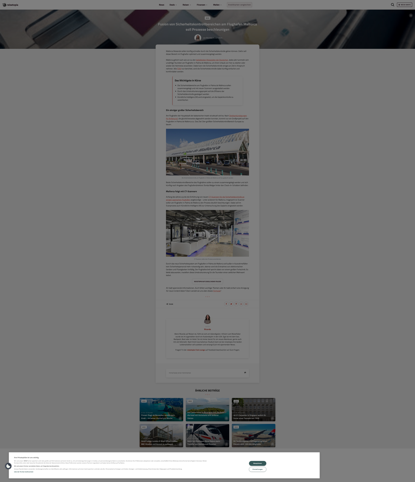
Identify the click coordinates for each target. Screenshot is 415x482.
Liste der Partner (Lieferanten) (23, 472)
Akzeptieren (257, 463)
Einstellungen (258, 469)
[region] (164, 465)
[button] (8, 466)
